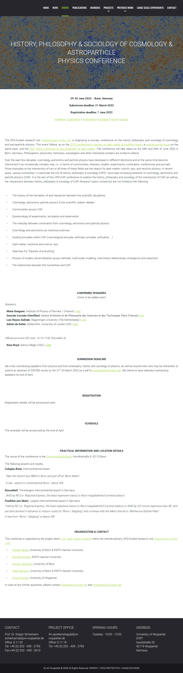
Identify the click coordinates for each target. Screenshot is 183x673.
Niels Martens (20, 571)
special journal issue (158, 144)
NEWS (55, 7)
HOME (46, 7)
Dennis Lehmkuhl (22, 564)
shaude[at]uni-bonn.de (74, 585)
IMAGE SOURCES (130, 668)
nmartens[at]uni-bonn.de (106, 370)
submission (74, 119)
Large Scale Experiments (150, 7)
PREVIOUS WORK (125, 7)
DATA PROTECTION (110, 668)
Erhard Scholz (20, 578)
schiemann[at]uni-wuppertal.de (24, 638)
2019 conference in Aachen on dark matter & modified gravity (106, 144)
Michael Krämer (21, 557)
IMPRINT (93, 668)
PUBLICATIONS (79, 7)
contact (123, 119)
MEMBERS (95, 7)
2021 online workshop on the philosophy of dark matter (62, 148)
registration (89, 119)
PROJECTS (108, 7)
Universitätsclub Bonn (59, 456)
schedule (103, 119)
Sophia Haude (20, 550)
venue (113, 119)
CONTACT (171, 7)
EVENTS (65, 7)
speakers (60, 119)
